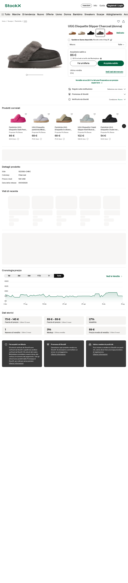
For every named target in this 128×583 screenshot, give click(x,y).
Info (96, 6)
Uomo (59, 14)
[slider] (27, 75)
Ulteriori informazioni (24, 363)
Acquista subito (111, 63)
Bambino (77, 14)
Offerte (50, 14)
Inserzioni (86, 5)
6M (29, 276)
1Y (49, 276)
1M (9, 276)
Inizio (4, 21)
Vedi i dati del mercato (114, 72)
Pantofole (18, 21)
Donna (67, 14)
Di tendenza (28, 14)
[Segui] (25, 114)
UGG (25, 21)
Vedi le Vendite (113, 276)
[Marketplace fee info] (101, 59)
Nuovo (40, 14)
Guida (102, 5)
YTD (39, 276)
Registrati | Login (115, 5)
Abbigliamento (114, 14)
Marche (16, 14)
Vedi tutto (120, 33)
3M (19, 276)
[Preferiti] (118, 21)
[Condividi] (123, 21)
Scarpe (100, 14)
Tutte (59, 276)
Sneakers (89, 14)
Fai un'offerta (83, 63)
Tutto (7, 14)
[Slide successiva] (124, 126)
